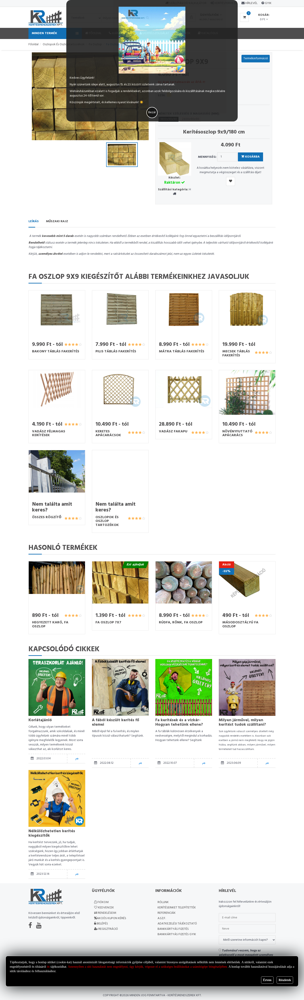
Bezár (152, 112)
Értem (267, 980)
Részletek (285, 980)
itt (48, 966)
